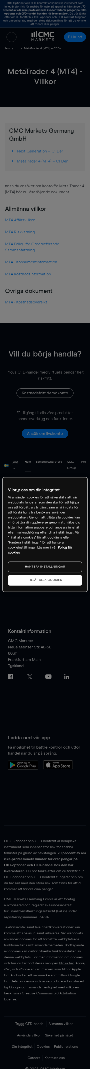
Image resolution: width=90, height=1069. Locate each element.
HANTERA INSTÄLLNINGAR (45, 566)
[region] (45, 534)
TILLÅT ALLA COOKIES (45, 580)
